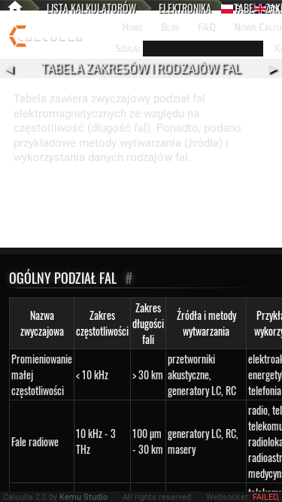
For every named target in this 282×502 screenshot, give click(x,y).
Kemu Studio (83, 497)
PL (239, 9)
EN (272, 9)
